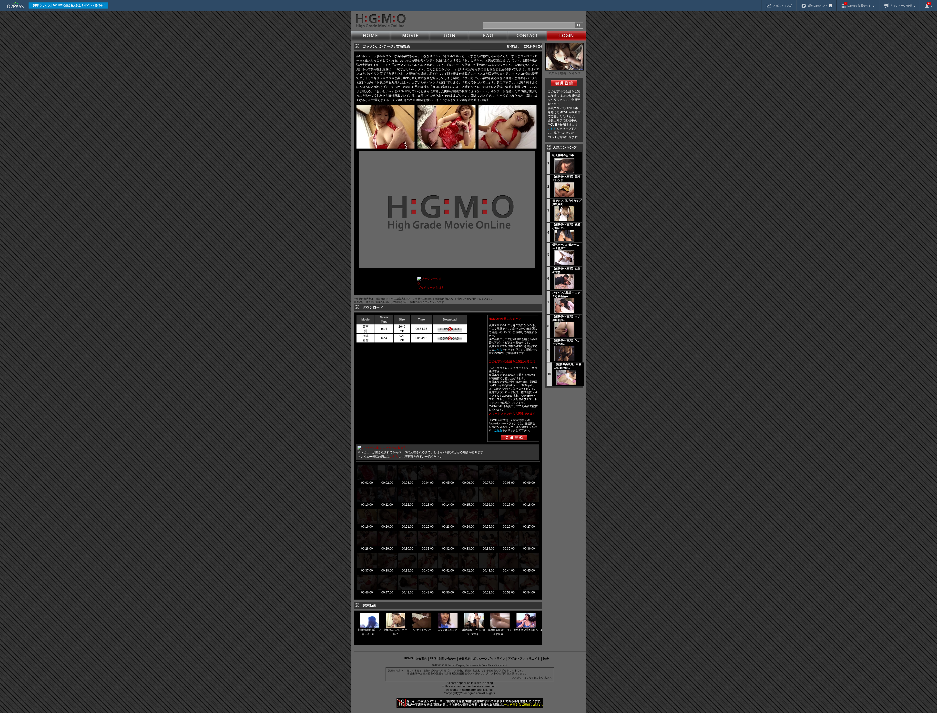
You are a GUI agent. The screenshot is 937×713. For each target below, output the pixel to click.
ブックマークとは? (430, 287)
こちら (552, 129)
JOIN (448, 35)
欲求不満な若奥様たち (526, 629)
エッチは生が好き (447, 629)
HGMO (408, 658)
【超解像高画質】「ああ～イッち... (369, 631)
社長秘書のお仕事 (563, 155)
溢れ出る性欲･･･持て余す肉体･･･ (499, 631)
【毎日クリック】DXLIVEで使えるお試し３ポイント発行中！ (68, 5)
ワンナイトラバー (421, 629)
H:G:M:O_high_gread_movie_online (380, 21)
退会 (546, 658)
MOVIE (409, 35)
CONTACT (527, 35)
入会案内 (421, 658)
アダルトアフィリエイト (524, 658)
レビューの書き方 (394, 448)
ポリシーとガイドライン (489, 658)
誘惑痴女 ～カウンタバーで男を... (473, 631)
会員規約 (464, 658)
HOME (370, 35)
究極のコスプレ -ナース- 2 (395, 631)
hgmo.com (469, 690)
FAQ (488, 35)
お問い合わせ (447, 658)
